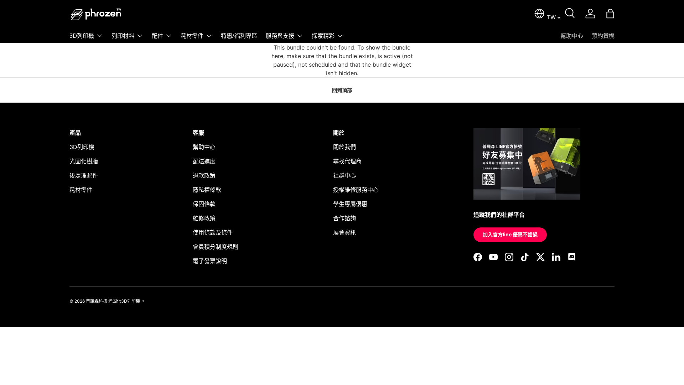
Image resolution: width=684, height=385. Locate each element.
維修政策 (204, 218)
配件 (157, 36)
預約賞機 (603, 36)
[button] (610, 13)
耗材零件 (192, 36)
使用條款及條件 (213, 232)
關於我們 (344, 146)
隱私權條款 (207, 189)
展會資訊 (344, 232)
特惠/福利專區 (239, 36)
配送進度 (204, 161)
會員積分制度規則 (215, 246)
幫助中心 (571, 36)
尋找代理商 (347, 161)
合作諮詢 (344, 218)
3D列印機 (81, 36)
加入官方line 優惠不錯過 (510, 234)
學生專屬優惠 (350, 203)
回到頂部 (342, 90)
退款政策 (204, 175)
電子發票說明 (210, 261)
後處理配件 (83, 175)
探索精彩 (323, 36)
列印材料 (123, 36)
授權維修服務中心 (356, 189)
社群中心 (344, 175)
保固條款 (204, 203)
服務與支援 (280, 36)
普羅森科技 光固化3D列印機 (113, 301)
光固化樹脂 (83, 161)
